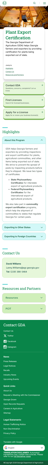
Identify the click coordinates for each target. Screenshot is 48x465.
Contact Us (10, 72)
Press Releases (10, 361)
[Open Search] (34, 3)
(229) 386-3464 (18, 271)
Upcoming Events (11, 379)
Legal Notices (9, 366)
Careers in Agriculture (12, 408)
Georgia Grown (9, 399)
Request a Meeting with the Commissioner (21, 395)
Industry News (9, 375)
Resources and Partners (15, 75)
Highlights (9, 68)
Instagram (11, 347)
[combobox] (24, 448)
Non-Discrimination (11, 429)
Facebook (11, 341)
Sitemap (7, 413)
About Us (7, 390)
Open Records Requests (14, 404)
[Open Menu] (44, 3)
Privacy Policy (9, 433)
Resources (12, 297)
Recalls (6, 370)
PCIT (8, 308)
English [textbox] (11, 448)
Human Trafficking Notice (14, 424)
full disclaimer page (22, 456)
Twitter (10, 336)
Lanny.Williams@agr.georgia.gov (22, 267)
